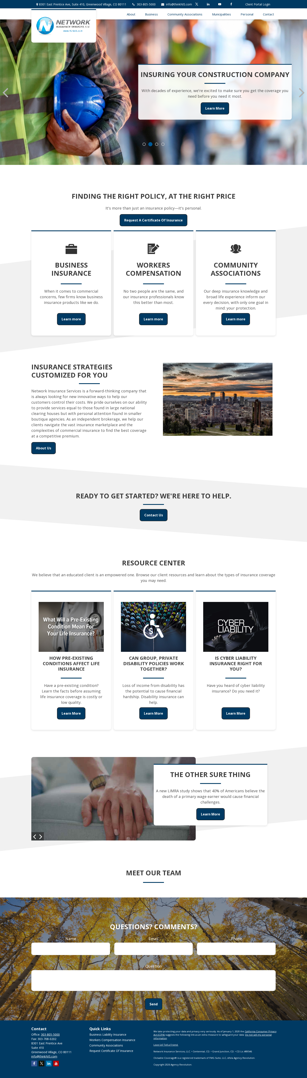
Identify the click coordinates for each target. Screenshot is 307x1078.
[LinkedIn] (208, 4)
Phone (236, 938)
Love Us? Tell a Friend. (166, 1044)
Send (154, 1004)
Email (153, 938)
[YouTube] (219, 4)
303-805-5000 (146, 4)
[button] (131, 13)
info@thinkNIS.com (179, 4)
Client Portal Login (257, 4)
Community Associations (106, 1045)
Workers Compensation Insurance (112, 1040)
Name (70, 938)
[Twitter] (196, 4)
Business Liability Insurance (107, 1034)
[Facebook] (231, 4)
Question (153, 966)
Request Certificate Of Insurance (111, 1051)
